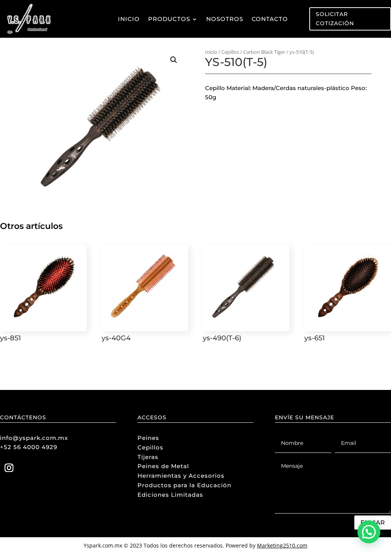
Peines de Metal (163, 466)
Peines (148, 437)
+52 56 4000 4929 (28, 447)
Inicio (129, 19)
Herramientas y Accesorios (181, 475)
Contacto (270, 19)
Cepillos (230, 51)
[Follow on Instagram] (9, 468)
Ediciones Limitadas (170, 494)
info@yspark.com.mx (34, 437)
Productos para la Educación (184, 485)
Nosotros (224, 19)
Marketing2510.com (282, 545)
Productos (169, 19)
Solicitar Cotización (335, 19)
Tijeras (147, 457)
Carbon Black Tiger (264, 51)
